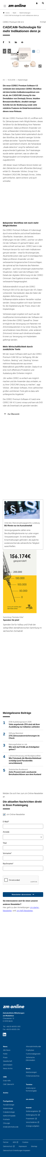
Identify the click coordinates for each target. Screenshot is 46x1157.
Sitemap (34, 1146)
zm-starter (30, 1099)
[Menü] (5, 6)
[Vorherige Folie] (4, 51)
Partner (5, 1142)
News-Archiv (8, 1068)
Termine (29, 1084)
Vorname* (7, 853)
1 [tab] (33, 51)
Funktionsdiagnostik (33, 1054)
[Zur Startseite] (17, 5)
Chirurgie (6, 1123)
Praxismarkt (30, 1118)
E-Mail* (6, 822)
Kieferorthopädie (9, 1116)
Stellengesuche (31, 1115)
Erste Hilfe (7, 1080)
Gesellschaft (7, 1061)
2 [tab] (38, 51)
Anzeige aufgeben (32, 1126)
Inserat (28, 1108)
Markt (28, 1069)
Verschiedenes (31, 1122)
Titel (5, 843)
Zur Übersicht (13, 414)
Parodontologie (8, 1105)
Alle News (6, 1050)
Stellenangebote (32, 1111)
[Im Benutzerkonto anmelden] (37, 3)
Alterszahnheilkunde (33, 1046)
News (5, 1046)
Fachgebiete (8, 1101)
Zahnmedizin (7, 1065)
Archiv (5, 1093)
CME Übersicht (8, 1084)
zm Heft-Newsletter (25, 911)
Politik (5, 1054)
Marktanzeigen (31, 1072)
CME (5, 1077)
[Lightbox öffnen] (40, 66)
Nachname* (8, 864)
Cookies (25, 1142)
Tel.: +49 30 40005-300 (11, 1026)
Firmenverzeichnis (32, 1076)
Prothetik (6, 1119)
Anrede (6, 832)
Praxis (5, 1057)
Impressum (23, 1146)
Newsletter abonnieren (21, 894)
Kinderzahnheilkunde (10, 1127)
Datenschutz (7, 1146)
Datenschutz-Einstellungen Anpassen (16, 1150)
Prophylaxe (30, 1050)
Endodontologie (9, 1112)
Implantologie (8, 1108)
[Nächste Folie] (9, 51)
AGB (14, 1142)
